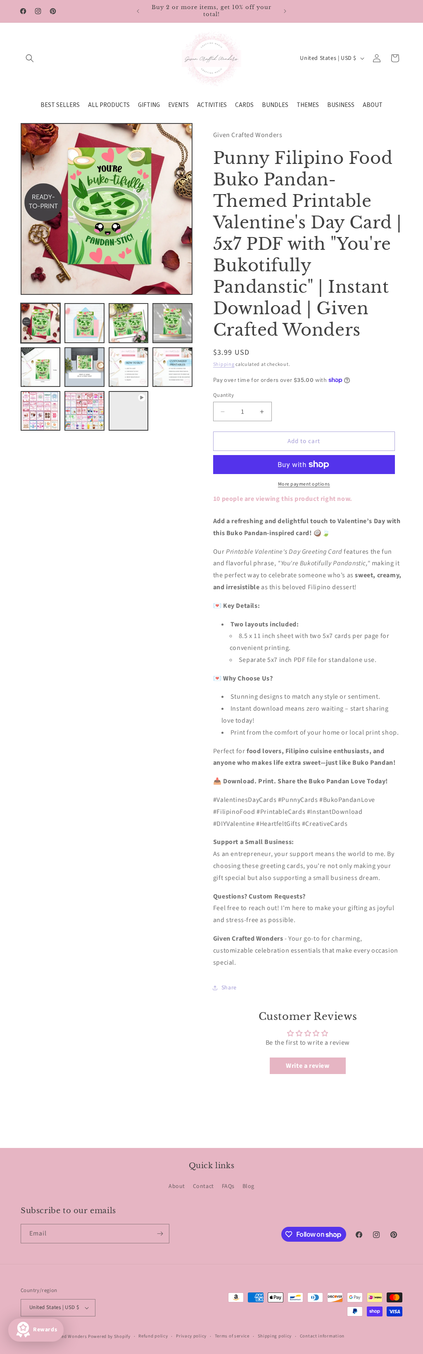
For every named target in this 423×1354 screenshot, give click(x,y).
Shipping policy (275, 1336)
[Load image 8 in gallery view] (172, 367)
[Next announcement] (285, 11)
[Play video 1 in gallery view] (128, 411)
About (177, 1186)
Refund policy (153, 1336)
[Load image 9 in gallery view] (40, 411)
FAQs (228, 1186)
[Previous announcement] (138, 11)
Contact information (322, 1336)
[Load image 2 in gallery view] (84, 323)
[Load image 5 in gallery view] (40, 367)
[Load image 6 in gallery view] (84, 367)
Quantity (223, 395)
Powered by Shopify (109, 1336)
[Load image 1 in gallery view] (40, 323)
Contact (203, 1186)
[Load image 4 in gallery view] (172, 323)
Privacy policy (191, 1336)
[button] (30, 58)
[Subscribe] (160, 1233)
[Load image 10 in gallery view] (84, 411)
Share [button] (229, 988)
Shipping (224, 364)
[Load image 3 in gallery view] (128, 323)
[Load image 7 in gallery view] (128, 367)
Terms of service (232, 1336)
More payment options (304, 484)
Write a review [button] (307, 1065)
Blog (248, 1186)
